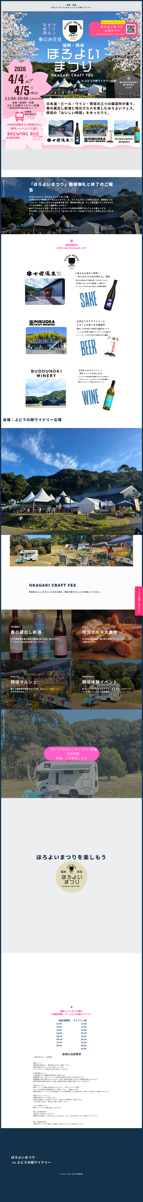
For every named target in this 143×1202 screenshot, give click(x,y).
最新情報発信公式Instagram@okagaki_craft (71, 246)
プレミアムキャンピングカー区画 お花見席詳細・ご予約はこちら (72, 753)
